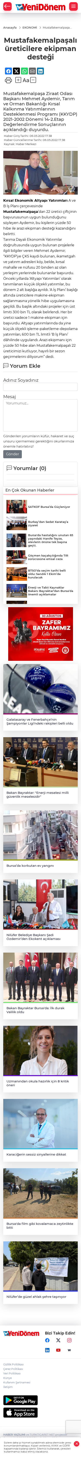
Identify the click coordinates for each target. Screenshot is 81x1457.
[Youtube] (58, 1350)
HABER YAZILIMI (14, 1434)
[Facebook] (47, 1340)
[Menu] (73, 6)
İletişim (8, 1387)
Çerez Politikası (13, 1369)
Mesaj (9, 396)
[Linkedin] (47, 1350)
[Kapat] (76, 1444)
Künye (7, 1378)
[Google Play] (40, 1400)
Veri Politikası (12, 1373)
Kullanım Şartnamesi (16, 1382)
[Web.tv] (69, 1350)
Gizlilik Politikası (13, 1364)
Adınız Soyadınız (20, 380)
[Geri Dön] (7, 6)
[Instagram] (69, 1340)
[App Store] (40, 1412)
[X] (58, 1340)
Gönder (12, 454)
